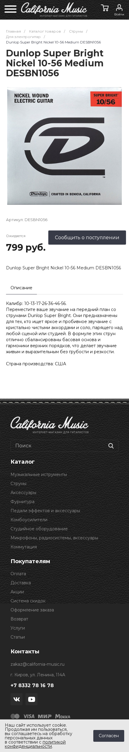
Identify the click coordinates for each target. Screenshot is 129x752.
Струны (18, 483)
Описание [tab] (21, 287)
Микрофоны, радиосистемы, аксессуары (54, 538)
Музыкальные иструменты (38, 474)
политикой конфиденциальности (35, 744)
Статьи (17, 637)
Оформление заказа (32, 610)
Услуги (17, 628)
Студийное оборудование (39, 528)
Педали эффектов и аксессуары (45, 510)
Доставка (20, 582)
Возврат (19, 619)
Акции (17, 592)
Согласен (109, 735)
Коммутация (23, 547)
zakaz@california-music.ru (37, 664)
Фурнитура (22, 501)
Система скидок (28, 601)
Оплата (18, 573)
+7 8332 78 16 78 (32, 685)
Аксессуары (23, 492)
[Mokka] (62, 715)
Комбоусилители (28, 519)
